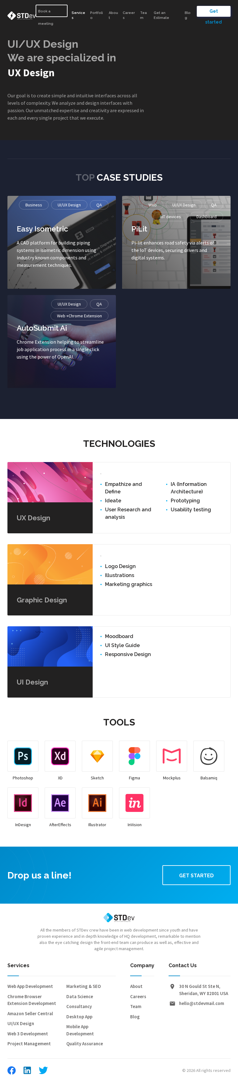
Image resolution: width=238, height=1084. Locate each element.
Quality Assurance (84, 1044)
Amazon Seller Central (30, 1013)
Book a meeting (45, 13)
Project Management (29, 1044)
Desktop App (79, 1017)
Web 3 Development (27, 1034)
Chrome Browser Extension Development (31, 1000)
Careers (138, 996)
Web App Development (30, 986)
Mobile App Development (80, 1030)
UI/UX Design (20, 1023)
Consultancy (79, 1006)
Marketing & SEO (83, 986)
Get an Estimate (161, 15)
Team (135, 1006)
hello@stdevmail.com (201, 1003)
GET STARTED (196, 876)
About (136, 986)
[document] (119, 542)
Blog (188, 15)
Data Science (79, 996)
